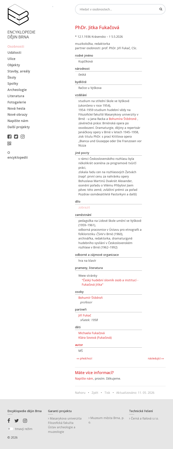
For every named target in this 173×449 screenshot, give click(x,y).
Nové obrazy (17, 114)
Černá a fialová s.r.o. (144, 418)
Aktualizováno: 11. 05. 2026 (135, 393)
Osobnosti (15, 46)
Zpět (95, 393)
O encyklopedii (17, 155)
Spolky (12, 83)
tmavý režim (23, 429)
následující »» (156, 358)
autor (79, 345)
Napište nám (17, 120)
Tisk (107, 393)
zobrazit (84, 207)
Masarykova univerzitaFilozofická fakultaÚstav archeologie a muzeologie (65, 425)
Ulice (11, 58)
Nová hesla (16, 108)
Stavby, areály (18, 71)
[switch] (10, 428)
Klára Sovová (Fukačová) (95, 337)
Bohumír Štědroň (90, 298)
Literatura (15, 96)
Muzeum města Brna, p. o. (106, 420)
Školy (11, 77)
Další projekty (18, 127)
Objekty (13, 65)
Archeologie (17, 89)
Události (14, 52)
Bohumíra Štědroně (123, 119)
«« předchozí (84, 358)
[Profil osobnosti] (10, 143)
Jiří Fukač (84, 315)
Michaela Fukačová (91, 333)
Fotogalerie (16, 102)
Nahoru (80, 393)
